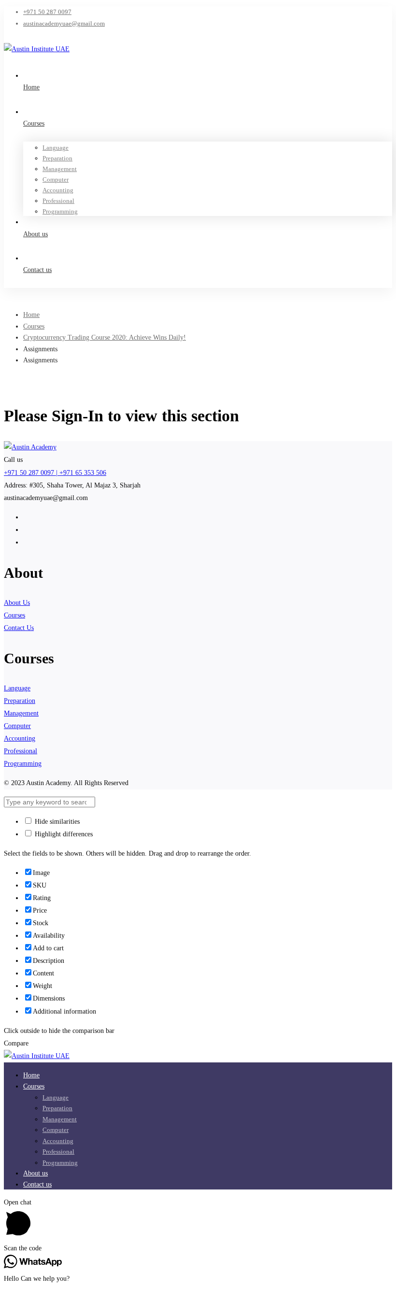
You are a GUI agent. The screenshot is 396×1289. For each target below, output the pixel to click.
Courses (33, 326)
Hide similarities (56, 821)
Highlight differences (63, 834)
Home (31, 314)
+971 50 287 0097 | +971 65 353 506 (55, 472)
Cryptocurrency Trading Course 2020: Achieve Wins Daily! (104, 337)
